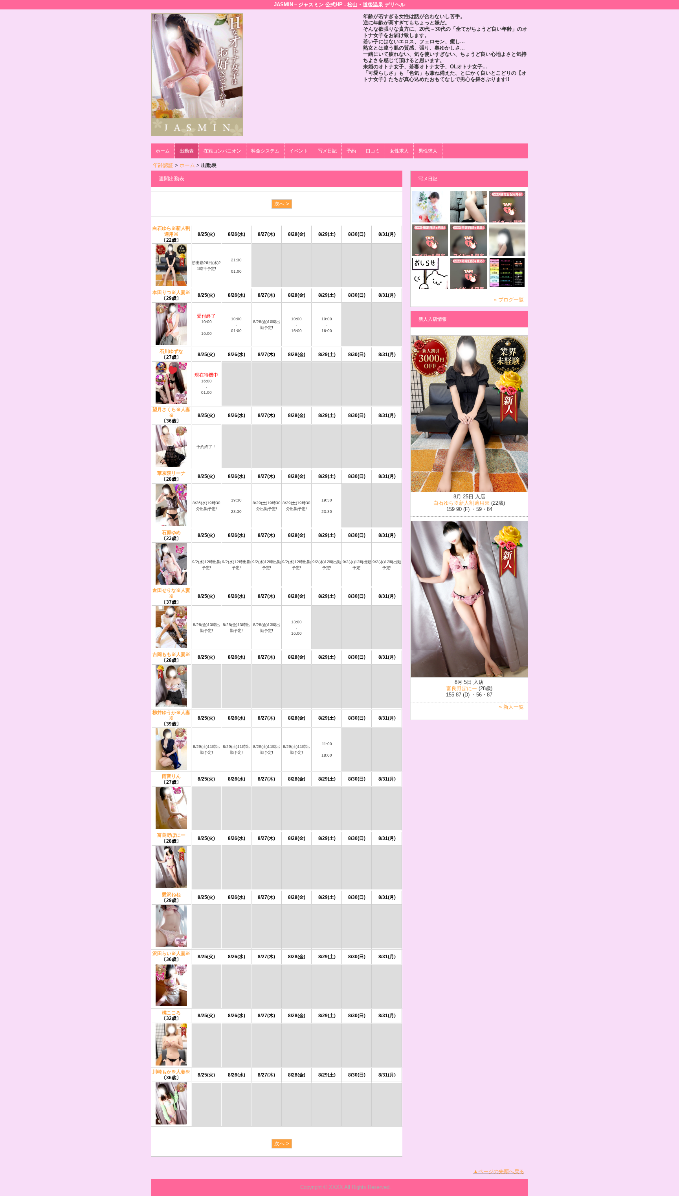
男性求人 (427, 151)
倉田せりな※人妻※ (171, 593)
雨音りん (171, 776)
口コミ (373, 151)
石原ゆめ (171, 532)
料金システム (265, 151)
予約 (351, 151)
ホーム (163, 151)
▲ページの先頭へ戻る (498, 1171)
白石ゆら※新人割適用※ (171, 231)
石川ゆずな (171, 351)
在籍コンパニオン (222, 151)
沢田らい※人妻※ (171, 953)
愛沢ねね (171, 894)
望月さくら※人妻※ (171, 412)
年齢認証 (163, 165)
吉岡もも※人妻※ (171, 654)
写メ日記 (327, 151)
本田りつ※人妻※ (171, 292)
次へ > (281, 204)
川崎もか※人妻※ (171, 1072)
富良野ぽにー (171, 835)
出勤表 (187, 151)
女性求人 (399, 151)
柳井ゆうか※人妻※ (171, 715)
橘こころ (171, 1013)
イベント (298, 151)
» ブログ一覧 (509, 300)
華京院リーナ (171, 473)
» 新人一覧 (511, 707)
